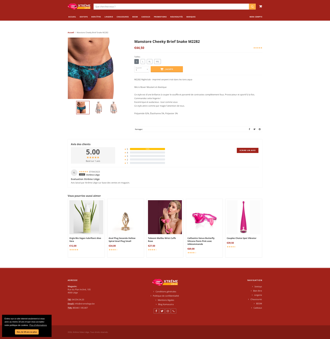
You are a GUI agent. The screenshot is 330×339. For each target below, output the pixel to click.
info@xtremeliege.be (85, 303)
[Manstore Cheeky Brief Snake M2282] (98, 68)
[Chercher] (252, 7)
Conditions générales (166, 291)
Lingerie (258, 295)
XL (149, 61)
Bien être (257, 290)
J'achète (168, 69)
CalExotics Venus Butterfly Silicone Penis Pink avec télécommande (200, 241)
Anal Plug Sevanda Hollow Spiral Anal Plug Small (122, 240)
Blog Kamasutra (166, 304)
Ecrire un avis (248, 150)
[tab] (141, 149)
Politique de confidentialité (166, 295)
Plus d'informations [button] (38, 325)
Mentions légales (166, 300)
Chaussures (256, 299)
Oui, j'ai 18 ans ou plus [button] (27, 332)
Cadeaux (258, 307)
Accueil (71, 32)
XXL (157, 61)
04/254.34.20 (78, 299)
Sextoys (258, 286)
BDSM (259, 303)
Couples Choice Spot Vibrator (241, 238)
